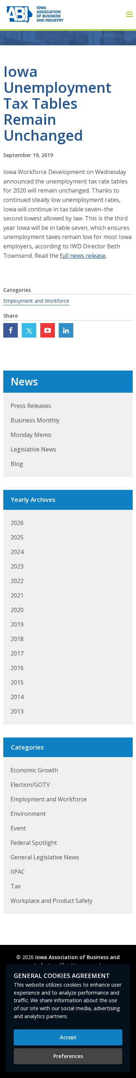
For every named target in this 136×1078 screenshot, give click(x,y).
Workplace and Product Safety (51, 901)
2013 (17, 711)
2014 (17, 697)
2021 (17, 595)
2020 (17, 610)
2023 (17, 566)
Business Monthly (35, 420)
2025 (17, 537)
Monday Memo (31, 435)
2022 (17, 581)
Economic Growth (34, 770)
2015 (17, 682)
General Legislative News (45, 857)
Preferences (68, 1056)
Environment (28, 814)
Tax (16, 886)
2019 (17, 624)
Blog (17, 464)
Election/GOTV (30, 785)
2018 (17, 639)
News (24, 381)
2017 (17, 653)
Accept (68, 1037)
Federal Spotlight (34, 843)
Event (18, 828)
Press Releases (31, 406)
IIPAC (18, 872)
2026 (17, 523)
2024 (17, 552)
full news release (83, 256)
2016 (17, 668)
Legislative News (33, 449)
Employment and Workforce (36, 300)
